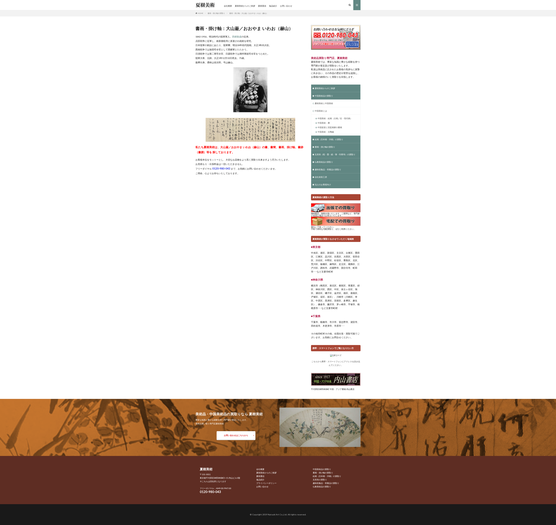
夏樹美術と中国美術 (324, 103)
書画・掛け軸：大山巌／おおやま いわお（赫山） (248, 13)
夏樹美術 (206, 469)
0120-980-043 (210, 492)
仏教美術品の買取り (324, 162)
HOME (200, 13)
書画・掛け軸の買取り (216, 13)
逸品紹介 (273, 6)
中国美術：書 (324, 123)
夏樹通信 (262, 6)
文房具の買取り (320, 479)
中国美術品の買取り (324, 96)
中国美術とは (321, 111)
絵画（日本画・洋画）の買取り (329, 139)
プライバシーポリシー (266, 483)
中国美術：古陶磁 (326, 132)
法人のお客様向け (323, 184)
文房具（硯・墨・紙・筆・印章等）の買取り (335, 154)
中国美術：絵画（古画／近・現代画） (335, 118)
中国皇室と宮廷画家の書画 (330, 127)
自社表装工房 (321, 177)
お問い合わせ (286, 6)
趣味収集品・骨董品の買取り (328, 169)
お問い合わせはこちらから (236, 435)
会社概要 (228, 6)
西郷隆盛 (236, 36)
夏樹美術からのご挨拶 (245, 6)
